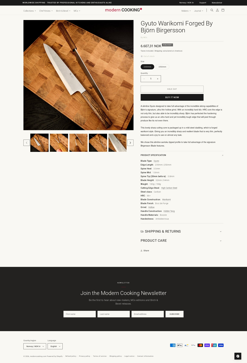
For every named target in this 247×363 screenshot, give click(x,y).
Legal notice (129, 356)
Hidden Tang (169, 211)
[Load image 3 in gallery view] (78, 143)
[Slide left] (26, 143)
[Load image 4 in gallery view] (98, 143)
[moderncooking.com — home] (123, 10)
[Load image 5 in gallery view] (117, 143)
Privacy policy (84, 356)
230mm (149, 67)
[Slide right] (130, 143)
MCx (145, 37)
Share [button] (146, 250)
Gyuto (156, 161)
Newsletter (217, 3)
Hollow (151, 207)
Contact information (145, 356)
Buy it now (172, 97)
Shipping (158, 51)
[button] (30, 11)
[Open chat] (237, 356)
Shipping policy (115, 356)
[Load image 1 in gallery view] (39, 143)
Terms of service (100, 356)
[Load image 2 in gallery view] (59, 143)
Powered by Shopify (55, 356)
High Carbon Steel (169, 188)
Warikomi (166, 199)
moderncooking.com (38, 356)
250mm (164, 67)
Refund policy (70, 356)
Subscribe (174, 314)
